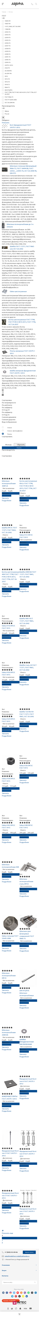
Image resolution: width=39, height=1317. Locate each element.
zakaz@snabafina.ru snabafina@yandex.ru (17, 1256)
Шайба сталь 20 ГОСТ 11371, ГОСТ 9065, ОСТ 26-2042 (28, 667)
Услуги (4, 1270)
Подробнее (6, 496)
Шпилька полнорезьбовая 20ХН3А (9, 1032)
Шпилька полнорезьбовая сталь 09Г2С (26, 881)
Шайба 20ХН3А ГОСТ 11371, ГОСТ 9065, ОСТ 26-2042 (28, 574)
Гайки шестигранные (18, 291)
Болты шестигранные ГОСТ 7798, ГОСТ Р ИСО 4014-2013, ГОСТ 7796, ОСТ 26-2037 (22, 322)
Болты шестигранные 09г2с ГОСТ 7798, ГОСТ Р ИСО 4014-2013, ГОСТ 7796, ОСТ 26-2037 (28, 486)
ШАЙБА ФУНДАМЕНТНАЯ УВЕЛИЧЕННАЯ (27, 1041)
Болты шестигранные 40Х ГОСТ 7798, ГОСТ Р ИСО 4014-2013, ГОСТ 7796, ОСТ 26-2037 (10, 576)
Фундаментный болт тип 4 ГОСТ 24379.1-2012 (28, 1153)
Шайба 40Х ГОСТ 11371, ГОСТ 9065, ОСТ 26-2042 (27, 620)
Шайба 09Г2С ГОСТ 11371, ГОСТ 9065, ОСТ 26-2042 (9, 530)
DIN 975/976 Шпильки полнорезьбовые (27, 993)
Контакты (5, 1276)
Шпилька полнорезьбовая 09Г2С (9, 975)
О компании (6, 1265)
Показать (5, 122)
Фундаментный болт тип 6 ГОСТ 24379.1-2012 (28, 1081)
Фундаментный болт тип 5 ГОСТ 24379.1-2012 (10, 1153)
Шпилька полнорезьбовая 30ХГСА (9, 483)
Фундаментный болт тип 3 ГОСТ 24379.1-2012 (10, 1195)
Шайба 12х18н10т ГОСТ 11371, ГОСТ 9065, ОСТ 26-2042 (27, 714)
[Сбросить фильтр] (3, 117)
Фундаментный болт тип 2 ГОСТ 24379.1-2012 (28, 1211)
